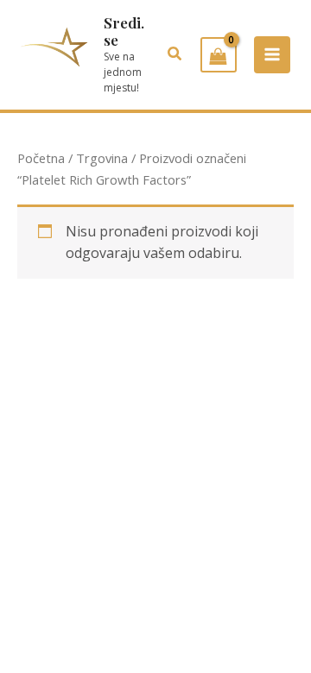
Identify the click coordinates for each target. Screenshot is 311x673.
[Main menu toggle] (272, 54)
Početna (41, 158)
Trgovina (102, 158)
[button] (175, 54)
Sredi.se (124, 31)
